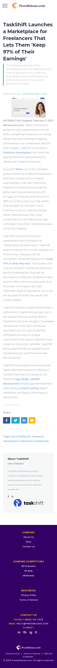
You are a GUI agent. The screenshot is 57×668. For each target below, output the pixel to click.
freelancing (42, 441)
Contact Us (28, 546)
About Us (28, 537)
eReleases (28, 575)
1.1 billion (18, 169)
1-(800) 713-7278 (33, 619)
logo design (22, 379)
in (19, 632)
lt (36, 632)
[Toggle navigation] (4, 6)
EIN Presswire (28, 566)
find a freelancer (21, 436)
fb (25, 632)
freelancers (27, 441)
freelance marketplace (17, 152)
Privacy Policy (28, 595)
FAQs (28, 541)
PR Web (28, 570)
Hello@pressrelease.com (32, 623)
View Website (16, 463)
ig (30, 632)
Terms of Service (28, 599)
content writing (29, 388)
